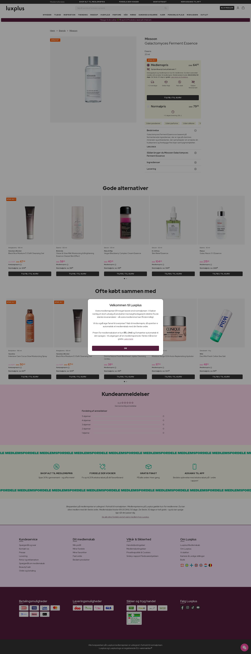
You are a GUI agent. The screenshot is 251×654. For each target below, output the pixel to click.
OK (125, 348)
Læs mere (128, 339)
